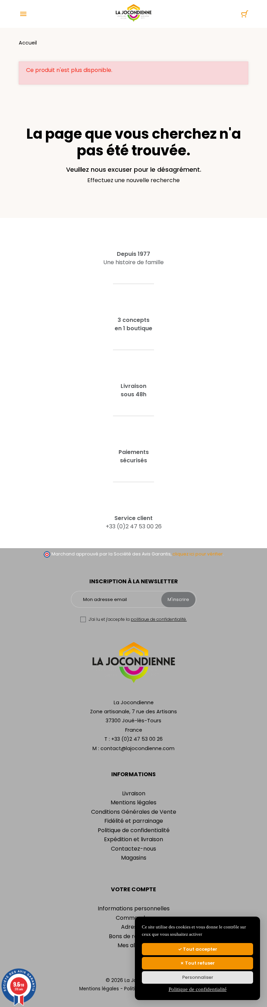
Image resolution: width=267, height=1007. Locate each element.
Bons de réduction (133, 936)
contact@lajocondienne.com (137, 748)
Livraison (133, 793)
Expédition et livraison (133, 839)
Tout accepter (199, 949)
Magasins (133, 858)
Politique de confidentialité (134, 830)
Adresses (133, 927)
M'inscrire (178, 599)
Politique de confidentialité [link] (198, 989)
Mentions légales (133, 802)
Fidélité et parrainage (133, 821)
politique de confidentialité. (159, 619)
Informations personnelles (134, 908)
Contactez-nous (133, 849)
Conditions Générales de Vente (133, 812)
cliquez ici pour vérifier (197, 554)
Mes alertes (133, 945)
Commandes (133, 918)
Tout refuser (199, 963)
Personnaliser (197, 977)
